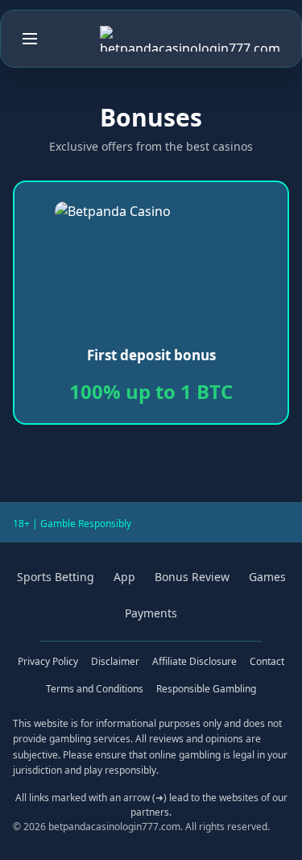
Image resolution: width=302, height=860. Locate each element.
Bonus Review (192, 576)
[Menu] (30, 39)
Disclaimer (115, 661)
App (124, 576)
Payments (151, 613)
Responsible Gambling (206, 689)
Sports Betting (55, 576)
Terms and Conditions (94, 689)
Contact (267, 661)
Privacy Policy (48, 661)
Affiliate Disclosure (194, 661)
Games (267, 576)
